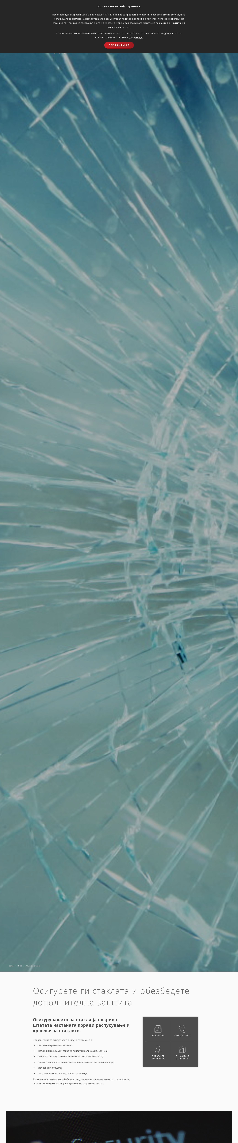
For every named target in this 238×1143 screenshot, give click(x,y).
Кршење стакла (33, 966)
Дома (11, 966)
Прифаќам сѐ (119, 45)
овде (139, 37)
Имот (19, 966)
